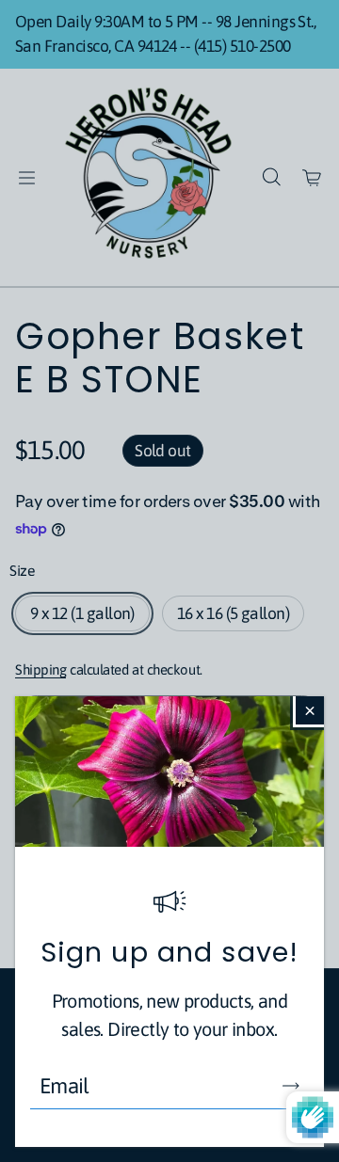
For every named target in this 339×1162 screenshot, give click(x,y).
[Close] (310, 710)
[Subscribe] (290, 1085)
